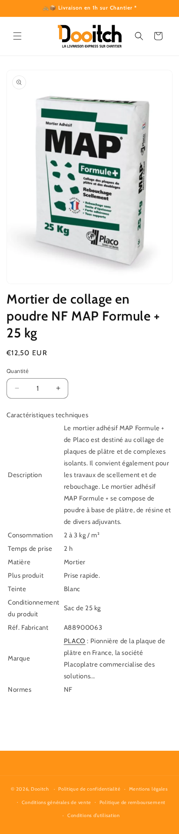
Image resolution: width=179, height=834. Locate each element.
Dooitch (40, 789)
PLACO (75, 641)
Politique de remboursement (132, 802)
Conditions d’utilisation (93, 815)
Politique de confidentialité (89, 789)
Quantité (18, 370)
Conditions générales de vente (56, 802)
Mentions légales (148, 789)
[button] (17, 36)
